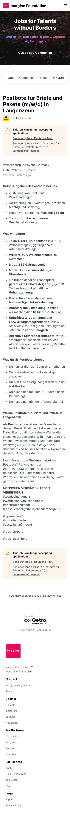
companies (27, 78)
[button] (6, 5)
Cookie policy (44, 629)
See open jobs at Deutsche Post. (33, 138)
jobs (10, 78)
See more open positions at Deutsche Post (35, 595)
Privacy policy (26, 629)
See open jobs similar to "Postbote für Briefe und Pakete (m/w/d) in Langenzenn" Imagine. (36, 147)
